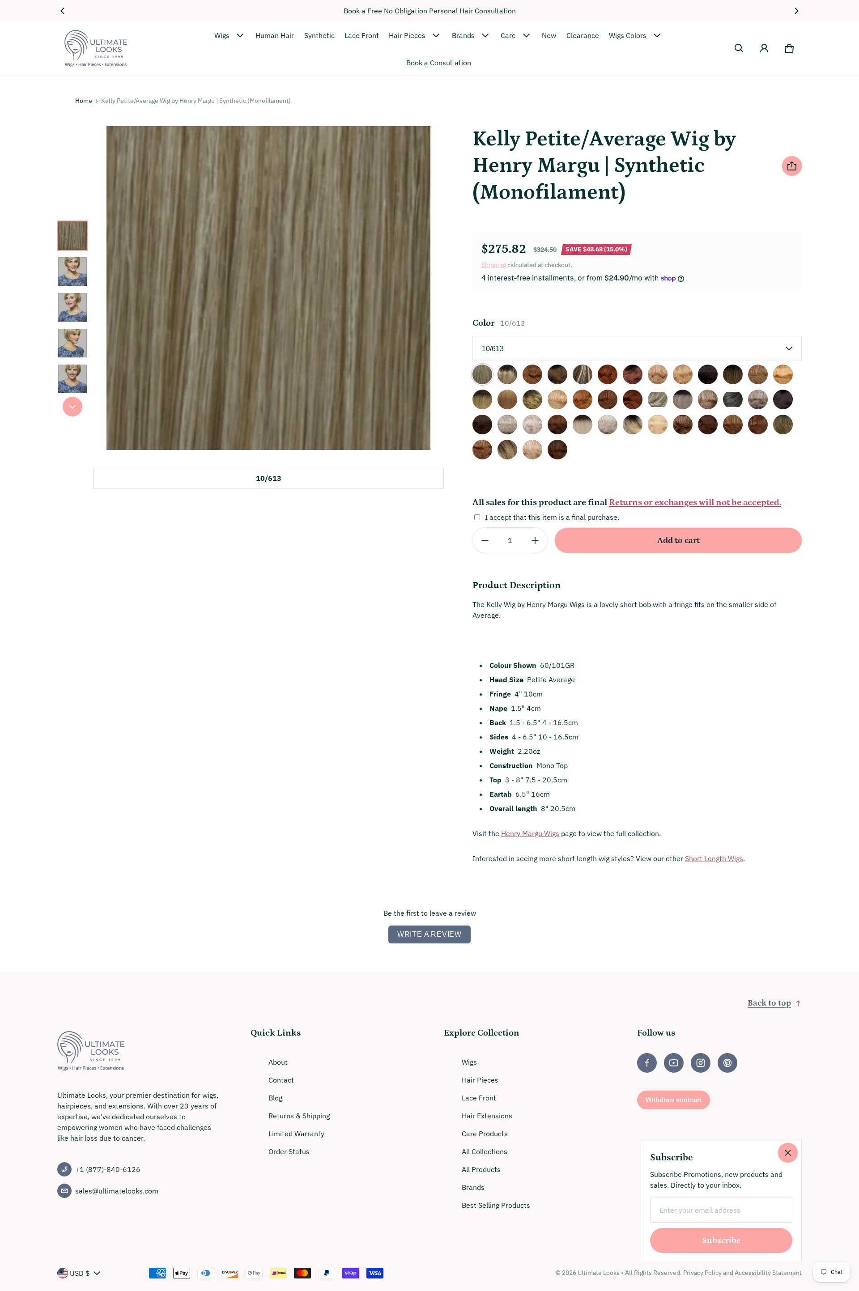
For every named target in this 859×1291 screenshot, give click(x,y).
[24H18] (758, 374)
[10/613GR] (507, 374)
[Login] (764, 48)
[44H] (758, 399)
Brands (463, 35)
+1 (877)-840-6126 (107, 1169)
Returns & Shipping (299, 1115)
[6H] (708, 424)
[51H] (507, 424)
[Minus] (485, 540)
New (549, 35)
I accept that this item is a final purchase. (552, 517)
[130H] (607, 374)
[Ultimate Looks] (95, 48)
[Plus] (535, 540)
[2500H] (783, 374)
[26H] (557, 399)
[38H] (708, 399)
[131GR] (632, 374)
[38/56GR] (683, 399)
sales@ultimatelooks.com (116, 1190)
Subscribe (721, 1240)
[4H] (482, 424)
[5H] (557, 424)
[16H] (683, 374)
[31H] (607, 399)
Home (83, 101)
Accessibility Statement (768, 1273)
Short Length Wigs (714, 858)
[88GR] (507, 449)
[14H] (658, 374)
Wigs (222, 35)
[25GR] (482, 399)
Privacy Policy (702, 1273)
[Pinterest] (727, 1063)
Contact (281, 1079)
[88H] (532, 449)
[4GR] (783, 399)
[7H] (733, 424)
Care (508, 35)
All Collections (484, 1151)
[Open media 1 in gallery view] (72, 235)
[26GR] (532, 399)
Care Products (485, 1133)
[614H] (658, 424)
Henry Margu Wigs (530, 833)
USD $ (80, 1273)
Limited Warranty (296, 1133)
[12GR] (557, 374)
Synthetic (319, 35)
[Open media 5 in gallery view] (72, 379)
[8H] (557, 449)
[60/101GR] (582, 424)
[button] (739, 48)
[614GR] (632, 424)
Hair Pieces (407, 35)
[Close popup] (788, 1153)
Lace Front (361, 35)
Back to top (769, 1003)
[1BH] (708, 374)
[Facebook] (647, 1063)
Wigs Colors (627, 35)
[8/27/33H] (482, 449)
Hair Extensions (487, 1115)
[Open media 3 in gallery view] (72, 307)
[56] (532, 424)
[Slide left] (62, 10)
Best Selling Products (496, 1205)
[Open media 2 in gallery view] (72, 271)
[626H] (683, 424)
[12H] (582, 374)
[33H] (632, 399)
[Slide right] (796, 10)
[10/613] (482, 374)
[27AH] (582, 399)
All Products (481, 1169)
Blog (275, 1097)
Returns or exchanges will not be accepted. (695, 502)
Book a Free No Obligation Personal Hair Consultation (430, 10)
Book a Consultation (438, 62)
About (278, 1061)
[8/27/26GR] (783, 424)
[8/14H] (758, 424)
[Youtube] (674, 1063)
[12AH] (532, 374)
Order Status (289, 1151)
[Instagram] (700, 1063)
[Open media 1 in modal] (268, 288)
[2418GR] (733, 374)
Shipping (493, 265)
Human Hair (274, 35)
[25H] (507, 399)
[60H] (607, 424)
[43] (733, 399)
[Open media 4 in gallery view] (72, 343)
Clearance (582, 35)
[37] (658, 399)
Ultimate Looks (599, 1273)
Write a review (429, 934)
